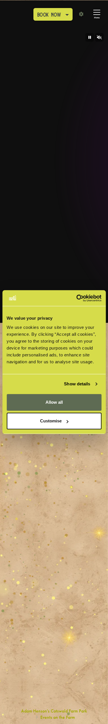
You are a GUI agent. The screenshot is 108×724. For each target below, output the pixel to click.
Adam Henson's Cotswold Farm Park (54, 711)
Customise (51, 420)
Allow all (54, 402)
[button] (53, 14)
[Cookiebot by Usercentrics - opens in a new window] (76, 298)
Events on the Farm (57, 717)
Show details (77, 383)
